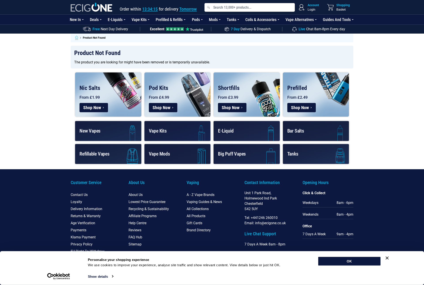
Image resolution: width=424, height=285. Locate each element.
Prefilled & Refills (169, 19)
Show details (98, 276)
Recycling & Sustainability (149, 209)
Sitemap (135, 244)
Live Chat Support (260, 233)
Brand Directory (199, 230)
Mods (213, 19)
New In (75, 19)
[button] (96, 185)
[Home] (76, 38)
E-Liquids (115, 19)
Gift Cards (194, 223)
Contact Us (79, 195)
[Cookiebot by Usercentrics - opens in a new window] (58, 276)
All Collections (198, 209)
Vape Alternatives (300, 19)
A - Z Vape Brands (200, 195)
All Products (196, 216)
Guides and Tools (337, 19)
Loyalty (76, 202)
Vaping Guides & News (204, 202)
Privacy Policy (82, 244)
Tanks (231, 19)
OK (349, 261)
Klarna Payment (83, 237)
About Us (136, 195)
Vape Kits (139, 19)
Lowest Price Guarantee (147, 202)
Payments (78, 230)
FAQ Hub (135, 237)
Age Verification (83, 223)
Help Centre (137, 223)
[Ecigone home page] (91, 7)
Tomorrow (188, 9)
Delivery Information (86, 209)
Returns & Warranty (86, 216)
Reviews (135, 230)
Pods (196, 19)
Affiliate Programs (143, 216)
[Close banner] (387, 258)
